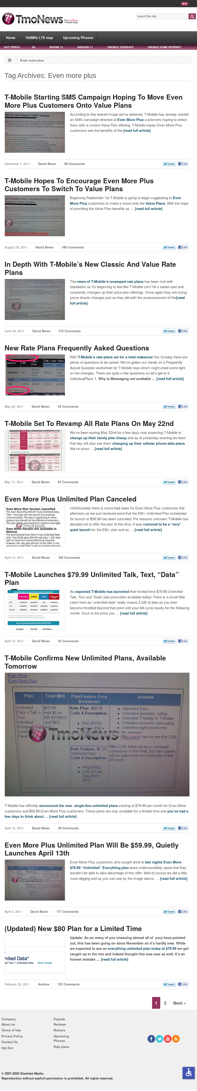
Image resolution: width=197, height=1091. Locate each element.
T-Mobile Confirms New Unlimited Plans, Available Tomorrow (85, 662)
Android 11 (85, 47)
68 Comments (68, 828)
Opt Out (7, 1048)
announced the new (55, 805)
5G (33, 47)
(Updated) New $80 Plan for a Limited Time (73, 928)
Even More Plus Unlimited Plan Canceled (70, 499)
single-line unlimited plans (96, 805)
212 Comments (70, 331)
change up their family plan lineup (98, 437)
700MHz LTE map (39, 37)
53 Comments (68, 406)
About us (8, 1024)
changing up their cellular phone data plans (148, 443)
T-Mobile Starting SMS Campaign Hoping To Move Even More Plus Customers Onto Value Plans (94, 101)
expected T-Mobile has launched (102, 591)
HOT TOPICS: (12, 47)
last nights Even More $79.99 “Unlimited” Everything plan (125, 864)
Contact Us (9, 1042)
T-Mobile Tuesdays (120, 47)
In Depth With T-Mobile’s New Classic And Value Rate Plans (90, 268)
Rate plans (61, 1046)
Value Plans (155, 203)
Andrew (43, 984)
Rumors (59, 1030)
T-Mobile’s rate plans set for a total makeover (115, 357)
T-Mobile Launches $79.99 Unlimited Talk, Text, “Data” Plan (92, 578)
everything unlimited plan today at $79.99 (142, 948)
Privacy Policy (12, 1036)
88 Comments (74, 163)
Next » (179, 1003)
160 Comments (73, 247)
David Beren (47, 163)
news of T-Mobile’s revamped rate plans (110, 281)
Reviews (60, 1024)
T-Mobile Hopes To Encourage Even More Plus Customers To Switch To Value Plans (79, 185)
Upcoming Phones (78, 37)
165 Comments (69, 557)
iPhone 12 (56, 47)
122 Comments (68, 984)
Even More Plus (130, 119)
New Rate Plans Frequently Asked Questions (77, 348)
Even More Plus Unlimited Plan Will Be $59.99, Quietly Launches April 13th (92, 849)
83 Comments (68, 641)
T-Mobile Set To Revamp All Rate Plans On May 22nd (89, 423)
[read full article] (137, 130)
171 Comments (67, 911)
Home (10, 37)
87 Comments (68, 482)
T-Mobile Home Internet (164, 47)
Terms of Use (11, 1030)
